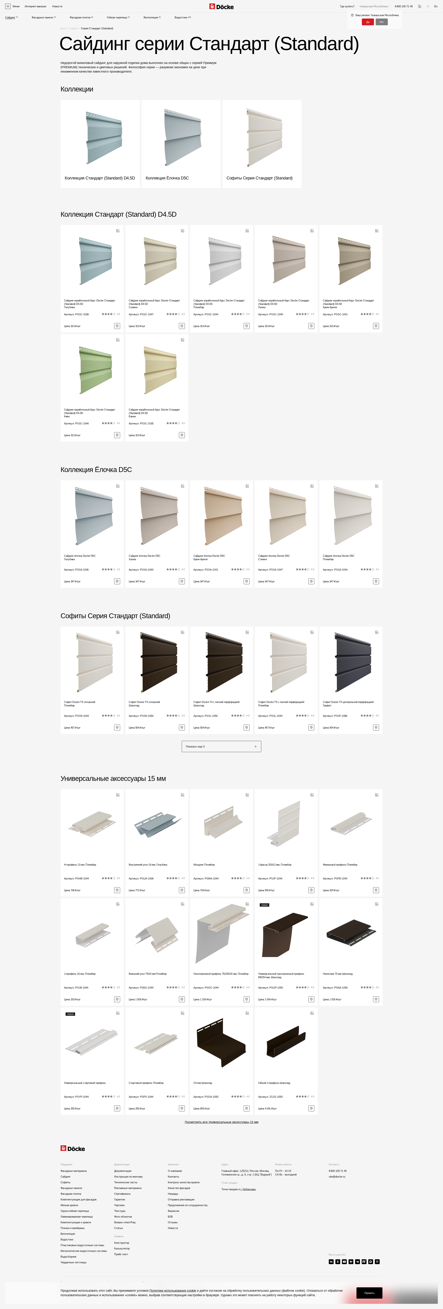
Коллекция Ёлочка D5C (96, 469)
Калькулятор (122, 1248)
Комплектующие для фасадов (79, 1199)
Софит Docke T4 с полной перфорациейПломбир (281, 703)
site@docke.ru (337, 1176)
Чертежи (119, 1205)
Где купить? (347, 6)
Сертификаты (122, 1193)
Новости (173, 1228)
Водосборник (68, 1256)
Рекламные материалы (128, 1188)
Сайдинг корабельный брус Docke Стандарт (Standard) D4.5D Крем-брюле (348, 304)
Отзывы (173, 1222)
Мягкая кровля (69, 1205)
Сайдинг (10, 17)
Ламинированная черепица (77, 1216)
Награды (173, 1193)
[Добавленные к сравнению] (420, 6)
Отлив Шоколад (202, 1082)
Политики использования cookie (173, 1290)
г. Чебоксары (248, 1189)
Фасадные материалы (74, 1170)
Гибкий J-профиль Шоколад (274, 1082)
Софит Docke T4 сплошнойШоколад (144, 703)
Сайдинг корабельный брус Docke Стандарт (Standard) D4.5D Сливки (154, 304)
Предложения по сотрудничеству (188, 1205)
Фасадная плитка (80, 17)
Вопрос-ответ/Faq (124, 1222)
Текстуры (119, 1210)
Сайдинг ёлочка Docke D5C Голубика (80, 557)
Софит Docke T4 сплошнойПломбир (79, 703)
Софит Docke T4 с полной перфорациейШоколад (216, 703)
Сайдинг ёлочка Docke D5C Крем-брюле (209, 557)
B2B (170, 1216)
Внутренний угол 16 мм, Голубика (148, 864)
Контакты (173, 1176)
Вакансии (173, 1210)
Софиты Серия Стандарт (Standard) (115, 616)
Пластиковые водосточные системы (82, 1245)
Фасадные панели (42, 17)
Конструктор (121, 1242)
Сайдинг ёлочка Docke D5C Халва (144, 557)
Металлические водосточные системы (84, 1250)
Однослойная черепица (75, 1210)
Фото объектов (123, 1216)
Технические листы (125, 1182)
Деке (63, 28)
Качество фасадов (179, 1188)
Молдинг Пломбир (204, 864)
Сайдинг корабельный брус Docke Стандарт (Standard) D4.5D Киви (89, 413)
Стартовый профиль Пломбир (146, 1082)
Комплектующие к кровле (76, 1222)
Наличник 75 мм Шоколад (337, 973)
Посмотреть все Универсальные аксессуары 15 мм (221, 1122)
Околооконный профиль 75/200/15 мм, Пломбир (220, 973)
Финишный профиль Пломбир (340, 864)
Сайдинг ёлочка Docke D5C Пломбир (339, 557)
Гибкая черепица (117, 17)
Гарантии (119, 1199)
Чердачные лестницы (74, 1262)
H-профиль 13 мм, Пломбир (80, 864)
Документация (122, 1170)
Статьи (118, 1228)
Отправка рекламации (181, 1199)
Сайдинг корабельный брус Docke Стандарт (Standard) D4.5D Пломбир (219, 304)
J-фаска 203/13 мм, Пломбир (274, 864)
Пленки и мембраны (73, 1228)
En (435, 6)
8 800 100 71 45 (338, 1170)
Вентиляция (151, 17)
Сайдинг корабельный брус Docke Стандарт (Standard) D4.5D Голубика (89, 304)
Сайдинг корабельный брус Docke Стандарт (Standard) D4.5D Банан (154, 413)
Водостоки (181, 17)
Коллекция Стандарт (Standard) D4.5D (119, 214)
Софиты (65, 1182)
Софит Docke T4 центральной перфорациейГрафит (348, 703)
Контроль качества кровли (184, 1182)
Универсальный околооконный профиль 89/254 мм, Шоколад (281, 975)
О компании (175, 1170)
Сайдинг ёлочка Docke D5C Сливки (274, 557)
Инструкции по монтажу (128, 1176)
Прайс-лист (121, 1254)
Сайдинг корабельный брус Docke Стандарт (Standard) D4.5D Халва (283, 304)
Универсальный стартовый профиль (85, 1082)
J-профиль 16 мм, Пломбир (80, 973)
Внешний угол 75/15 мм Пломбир (147, 973)
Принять (369, 1293)
